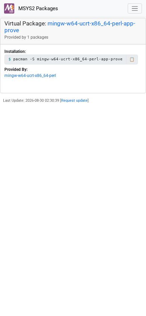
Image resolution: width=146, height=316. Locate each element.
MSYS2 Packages (37, 8)
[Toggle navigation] (135, 8)
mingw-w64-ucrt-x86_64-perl (30, 75)
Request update (74, 100)
